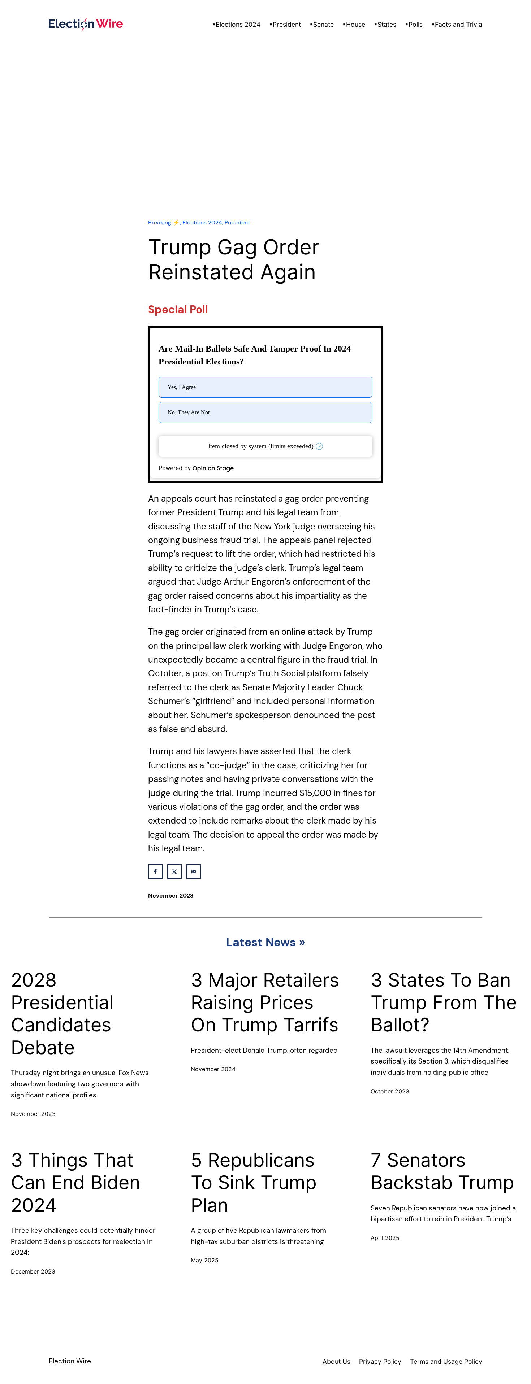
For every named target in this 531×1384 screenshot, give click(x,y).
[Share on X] (174, 871)
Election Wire (70, 1361)
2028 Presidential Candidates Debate (62, 1014)
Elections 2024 (202, 222)
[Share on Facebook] (155, 871)
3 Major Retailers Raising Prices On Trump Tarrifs (265, 1002)
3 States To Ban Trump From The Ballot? (444, 1002)
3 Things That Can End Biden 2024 (75, 1183)
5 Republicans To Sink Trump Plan (254, 1183)
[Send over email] (193, 871)
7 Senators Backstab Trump (442, 1171)
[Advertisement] (265, 147)
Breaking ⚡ (164, 222)
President (237, 222)
